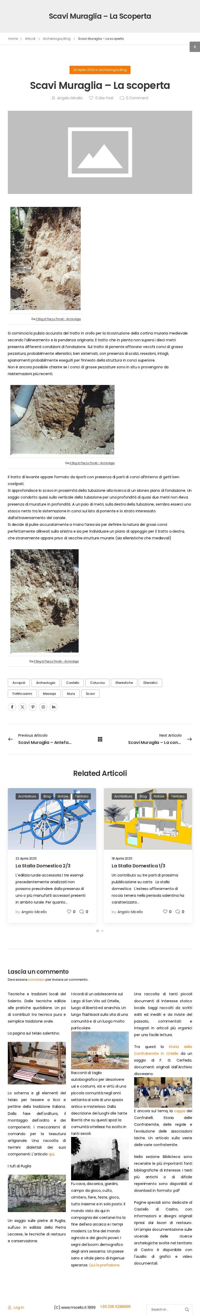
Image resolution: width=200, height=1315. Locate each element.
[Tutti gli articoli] (100, 739)
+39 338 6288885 (115, 1306)
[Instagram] (43, 707)
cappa (179, 1111)
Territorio (81, 796)
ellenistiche (124, 683)
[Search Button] (187, 1309)
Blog (67, 38)
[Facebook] (12, 707)
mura (71, 693)
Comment (137, 98)
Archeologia (52, 38)
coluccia (97, 683)
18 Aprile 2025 (122, 858)
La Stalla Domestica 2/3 (43, 865)
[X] (22, 707)
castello (72, 683)
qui (51, 1154)
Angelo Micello (70, 98)
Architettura (27, 796)
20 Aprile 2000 (84, 70)
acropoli (18, 683)
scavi (90, 693)
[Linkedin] (53, 707)
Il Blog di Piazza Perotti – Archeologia (58, 318)
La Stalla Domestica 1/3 (138, 865)
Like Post (104, 98)
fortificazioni (22, 693)
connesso (36, 979)
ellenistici (150, 683)
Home (13, 38)
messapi (49, 693)
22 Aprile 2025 (26, 858)
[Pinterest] (33, 707)
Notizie (63, 796)
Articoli (30, 38)
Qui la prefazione (104, 1265)
